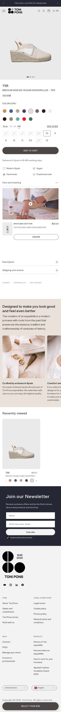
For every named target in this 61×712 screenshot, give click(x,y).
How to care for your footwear (43, 661)
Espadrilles (20, 283)
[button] (4, 11)
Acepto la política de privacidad (21, 538)
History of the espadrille (40, 643)
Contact (6, 642)
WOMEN (6, 283)
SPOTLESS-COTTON (23, 224)
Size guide (52, 126)
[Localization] (48, 10)
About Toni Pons (10, 603)
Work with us (8, 622)
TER (7, 473)
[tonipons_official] (10, 585)
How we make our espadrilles (42, 652)
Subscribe (30, 532)
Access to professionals (8, 659)
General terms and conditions (42, 621)
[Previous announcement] (3, 3)
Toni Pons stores (10, 617)
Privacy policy (40, 614)
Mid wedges (36, 283)
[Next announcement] (57, 3)
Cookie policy (40, 608)
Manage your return (11, 652)
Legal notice (39, 603)
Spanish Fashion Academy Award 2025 (41, 670)
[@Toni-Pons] (4, 585)
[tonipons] (16, 585)
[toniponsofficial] (22, 585)
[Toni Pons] (15, 10)
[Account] (43, 11)
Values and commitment (8, 610)
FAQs (5, 647)
